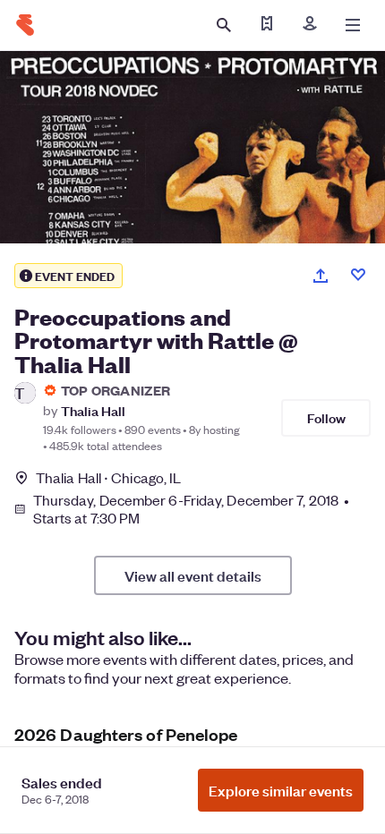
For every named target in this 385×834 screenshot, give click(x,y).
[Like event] (358, 274)
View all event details (192, 575)
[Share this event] (320, 276)
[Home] (25, 25)
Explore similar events (281, 790)
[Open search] (224, 25)
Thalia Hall (93, 410)
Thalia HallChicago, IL (108, 477)
